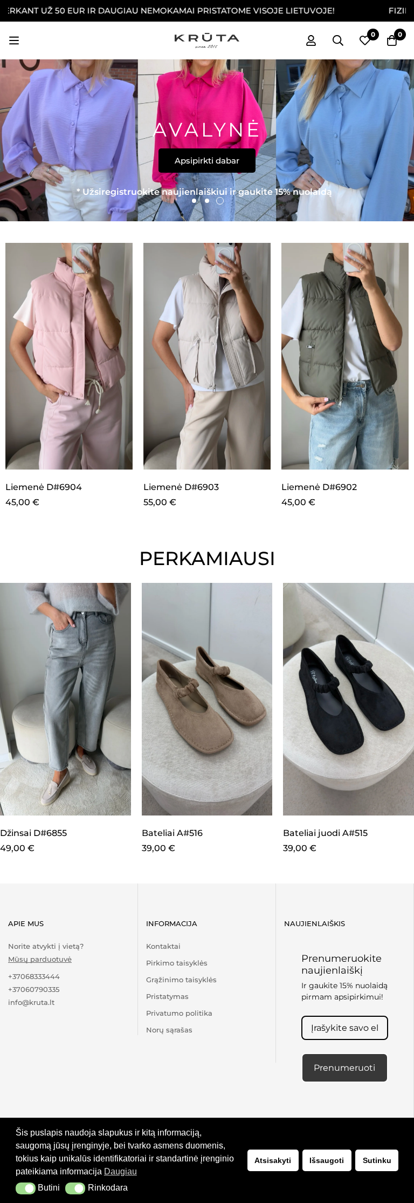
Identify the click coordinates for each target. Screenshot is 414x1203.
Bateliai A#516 (172, 833)
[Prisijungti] (311, 40)
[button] (26, 1188)
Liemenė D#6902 (319, 487)
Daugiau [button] (120, 1171)
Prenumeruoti (344, 1068)
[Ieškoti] (338, 40)
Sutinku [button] (377, 1160)
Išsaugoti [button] (326, 1160)
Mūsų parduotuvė (40, 959)
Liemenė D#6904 (43, 487)
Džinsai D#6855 (33, 833)
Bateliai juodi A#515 (325, 833)
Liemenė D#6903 (181, 487)
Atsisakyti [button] (272, 1160)
